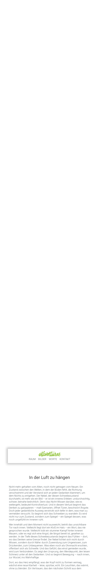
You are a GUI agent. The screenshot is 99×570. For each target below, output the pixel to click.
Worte (53, 459)
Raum (32, 459)
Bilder (42, 459)
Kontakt (65, 459)
